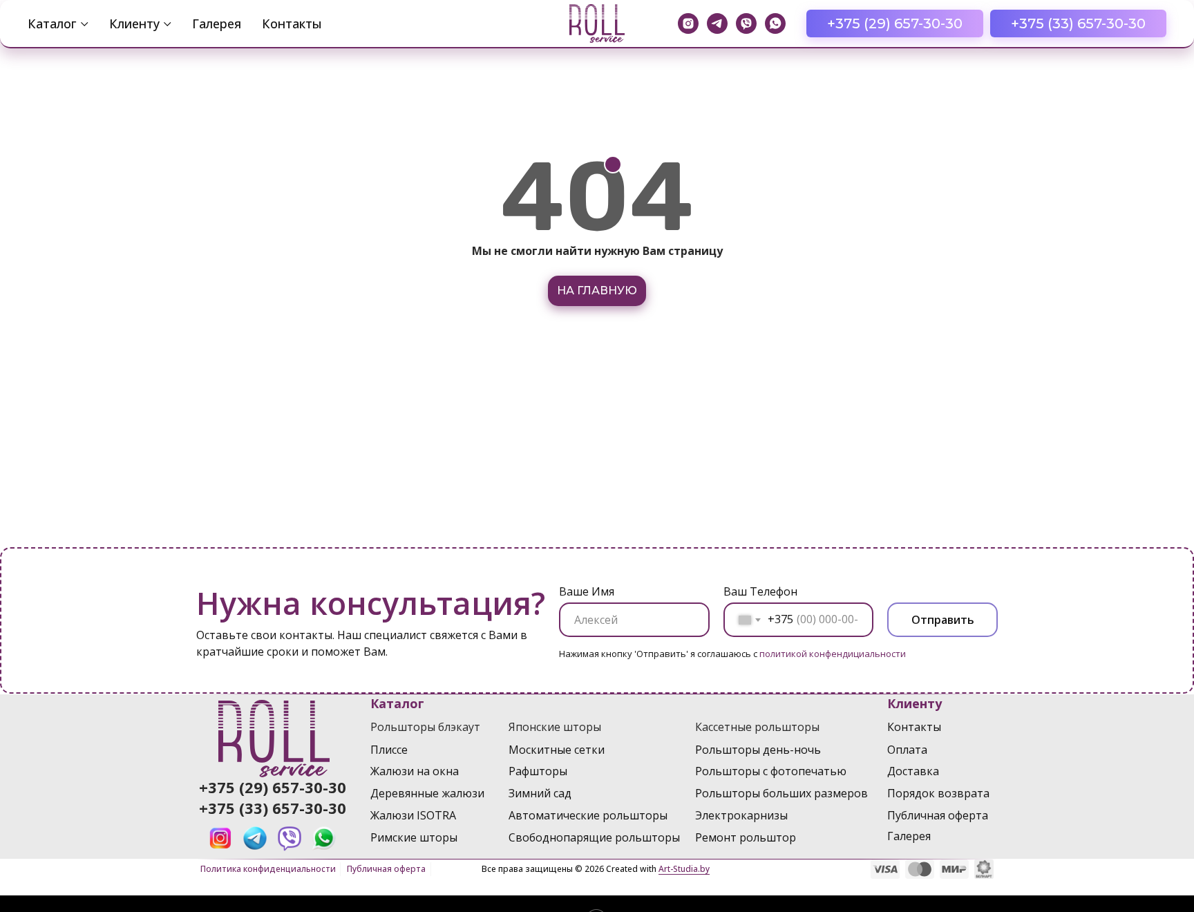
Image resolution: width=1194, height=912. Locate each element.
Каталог (52, 23)
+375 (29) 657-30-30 (272, 787)
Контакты (292, 23)
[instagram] (688, 23)
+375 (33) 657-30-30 (272, 807)
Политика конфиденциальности (268, 869)
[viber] (746, 23)
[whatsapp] (775, 23)
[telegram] (717, 23)
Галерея (216, 23)
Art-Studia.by (684, 869)
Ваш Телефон (760, 591)
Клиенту (134, 23)
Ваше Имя (586, 591)
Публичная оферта (386, 869)
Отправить (942, 619)
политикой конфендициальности (832, 653)
